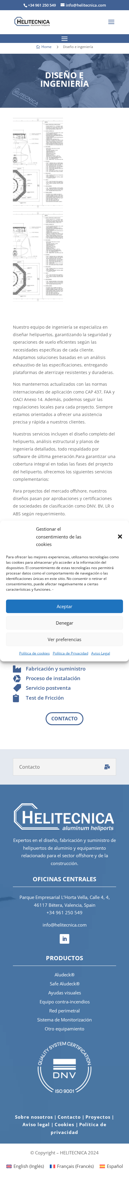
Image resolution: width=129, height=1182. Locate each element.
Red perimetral (64, 1011)
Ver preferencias (64, 639)
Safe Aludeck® (65, 984)
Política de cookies (34, 653)
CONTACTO (64, 718)
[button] (120, 537)
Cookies (65, 1124)
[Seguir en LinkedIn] (64, 939)
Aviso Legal (100, 653)
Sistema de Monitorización (64, 1020)
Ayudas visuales (64, 993)
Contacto (69, 1117)
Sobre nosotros (34, 1117)
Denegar (64, 623)
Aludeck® (64, 975)
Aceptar (64, 606)
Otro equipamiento (64, 1029)
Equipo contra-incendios (65, 1002)
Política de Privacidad (70, 653)
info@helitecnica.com (65, 925)
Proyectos (98, 1117)
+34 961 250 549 (64, 912)
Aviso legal (36, 1124)
